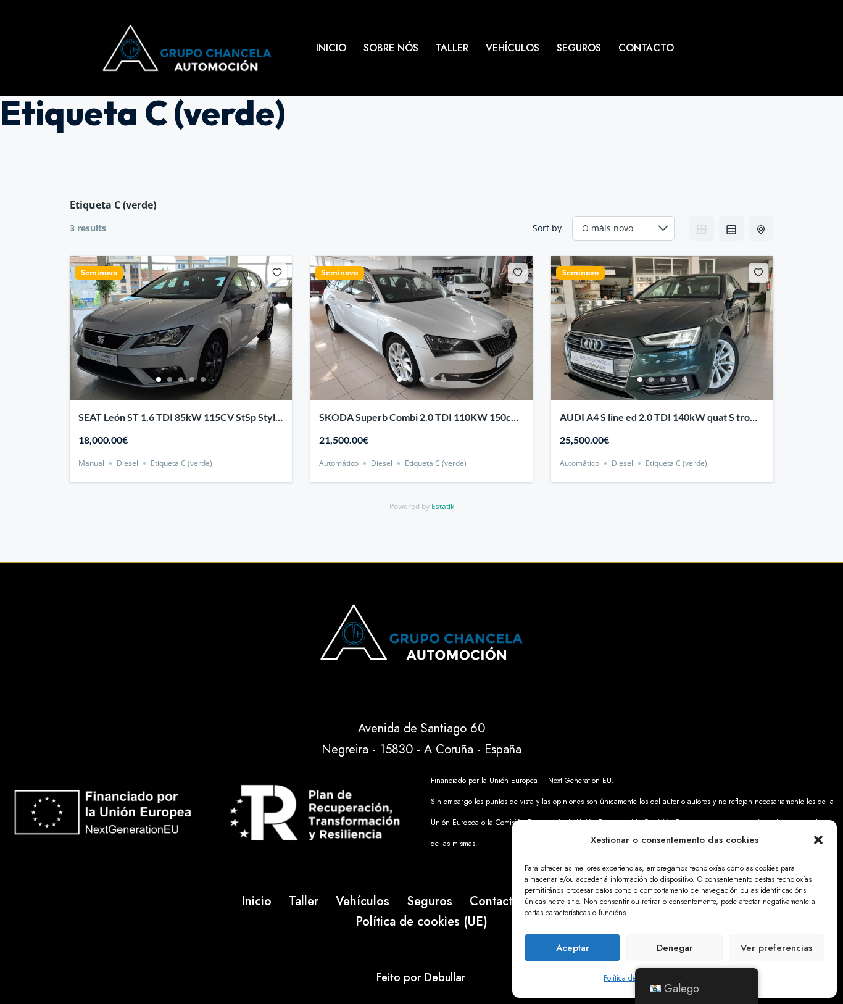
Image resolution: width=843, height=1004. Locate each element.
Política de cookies (633, 978)
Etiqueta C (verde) (181, 463)
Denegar (675, 948)
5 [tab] (203, 379)
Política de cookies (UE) (421, 922)
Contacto (646, 48)
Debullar (445, 977)
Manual (91, 463)
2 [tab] (169, 379)
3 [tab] (180, 379)
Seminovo (99, 272)
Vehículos (512, 48)
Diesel (127, 463)
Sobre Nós (390, 48)
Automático (339, 463)
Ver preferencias (776, 948)
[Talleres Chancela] (187, 48)
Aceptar (572, 948)
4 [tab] (191, 379)
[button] (818, 840)
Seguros (579, 48)
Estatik (442, 506)
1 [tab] (158, 379)
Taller (452, 48)
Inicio (331, 48)
